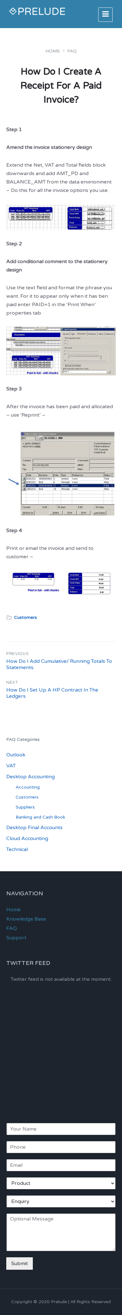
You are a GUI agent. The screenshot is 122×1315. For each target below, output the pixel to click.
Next (12, 682)
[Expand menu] (105, 14)
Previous (17, 653)
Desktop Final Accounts (34, 827)
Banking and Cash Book (40, 817)
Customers (25, 617)
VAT (11, 766)
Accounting (28, 787)
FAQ (72, 51)
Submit (19, 1263)
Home (52, 51)
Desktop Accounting (30, 777)
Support (16, 938)
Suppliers (25, 807)
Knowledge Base (26, 919)
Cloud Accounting (27, 838)
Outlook (15, 755)
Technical (17, 849)
